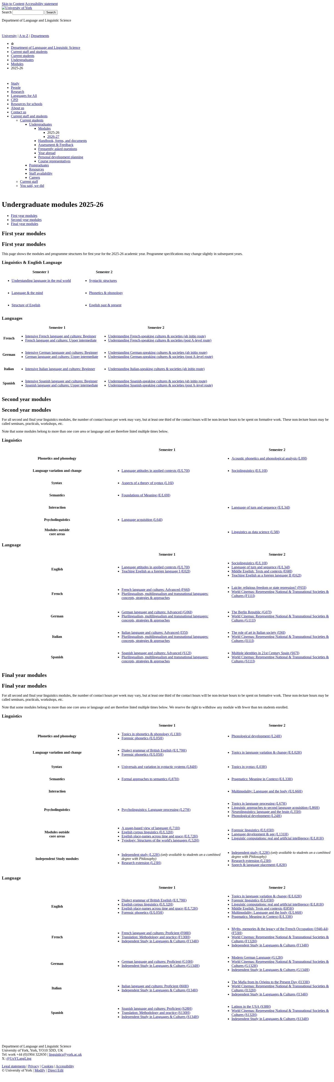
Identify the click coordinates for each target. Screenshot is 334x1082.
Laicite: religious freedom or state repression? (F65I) (269, 587)
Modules (17, 64)
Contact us (18, 112)
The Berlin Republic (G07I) (252, 612)
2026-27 (53, 137)
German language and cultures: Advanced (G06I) (157, 612)
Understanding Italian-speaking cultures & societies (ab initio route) (156, 369)
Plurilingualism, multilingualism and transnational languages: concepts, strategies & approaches (165, 596)
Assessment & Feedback (55, 145)
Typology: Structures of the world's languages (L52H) (160, 840)
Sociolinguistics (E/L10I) (249, 471)
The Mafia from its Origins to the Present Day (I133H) (271, 982)
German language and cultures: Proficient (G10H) (157, 961)
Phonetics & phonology (106, 293)
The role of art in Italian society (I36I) (258, 632)
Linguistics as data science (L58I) (255, 532)
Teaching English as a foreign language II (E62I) (266, 575)
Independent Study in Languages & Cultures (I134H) (160, 990)
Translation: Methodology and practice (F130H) (156, 937)
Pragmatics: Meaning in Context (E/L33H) (262, 779)
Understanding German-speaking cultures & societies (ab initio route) (157, 352)
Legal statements (14, 1066)
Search (7, 12)
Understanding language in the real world (41, 280)
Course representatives (54, 161)
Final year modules (24, 224)
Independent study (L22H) (141, 855)
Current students (22, 56)
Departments (40, 36)
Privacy (33, 1066)
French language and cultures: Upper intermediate (61, 340)
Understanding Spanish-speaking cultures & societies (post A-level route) (160, 385)
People (16, 87)
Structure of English (26, 305)
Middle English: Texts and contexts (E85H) (263, 908)
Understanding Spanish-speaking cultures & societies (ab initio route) (157, 381)
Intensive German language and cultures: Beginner (61, 352)
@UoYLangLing (18, 1058)
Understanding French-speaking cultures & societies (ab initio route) (157, 336)
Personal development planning (60, 157)
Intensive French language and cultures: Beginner (60, 336)
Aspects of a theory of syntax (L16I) (148, 483)
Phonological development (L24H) (257, 736)
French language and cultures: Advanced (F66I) (156, 590)
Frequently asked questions (57, 149)
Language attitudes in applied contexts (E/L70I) (156, 471)
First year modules (24, 216)
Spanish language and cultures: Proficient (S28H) (157, 1008)
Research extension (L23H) (141, 863)
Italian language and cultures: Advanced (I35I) (155, 632)
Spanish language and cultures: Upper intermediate (61, 385)
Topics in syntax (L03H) (249, 767)
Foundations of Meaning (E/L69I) (146, 495)
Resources (36, 169)
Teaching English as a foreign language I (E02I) (156, 571)
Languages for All (24, 96)
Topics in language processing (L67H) (259, 803)
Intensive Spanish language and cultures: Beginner (61, 381)
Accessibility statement (41, 4)
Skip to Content (13, 4)
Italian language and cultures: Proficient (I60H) (155, 986)
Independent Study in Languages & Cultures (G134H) (160, 966)
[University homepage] (12, 43)
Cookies (47, 1066)
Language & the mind (27, 293)
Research (17, 92)
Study (15, 83)
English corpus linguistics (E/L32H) (147, 832)
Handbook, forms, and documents (62, 141)
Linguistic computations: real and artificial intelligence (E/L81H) (278, 838)
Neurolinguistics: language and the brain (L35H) (266, 812)
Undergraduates (22, 60)
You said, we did (32, 186)
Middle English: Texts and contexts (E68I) (262, 571)
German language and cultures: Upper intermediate (61, 357)
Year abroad (46, 153)
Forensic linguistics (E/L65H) (253, 830)
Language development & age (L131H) (260, 834)
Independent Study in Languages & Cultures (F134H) (160, 941)
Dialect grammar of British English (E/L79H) (154, 750)
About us (17, 108)
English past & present (105, 305)
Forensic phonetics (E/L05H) (142, 738)
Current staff (29, 181)
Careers (34, 177)
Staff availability (40, 173)
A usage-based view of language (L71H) (151, 828)
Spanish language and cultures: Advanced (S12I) (156, 653)
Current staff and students (29, 52)
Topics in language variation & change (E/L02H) (267, 752)
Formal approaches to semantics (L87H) (150, 779)
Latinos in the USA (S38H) (251, 1006)
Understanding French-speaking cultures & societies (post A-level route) (159, 340)
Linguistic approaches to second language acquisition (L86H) (275, 808)
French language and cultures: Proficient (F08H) (156, 933)
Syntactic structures (103, 280)
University (9, 36)
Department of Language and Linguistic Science (45, 48)
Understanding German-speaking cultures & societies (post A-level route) (160, 357)
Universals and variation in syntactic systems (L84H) (159, 767)
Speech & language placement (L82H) (259, 865)
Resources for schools (26, 104)
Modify (40, 1070)
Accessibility (65, 1066)
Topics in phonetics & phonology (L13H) (151, 734)
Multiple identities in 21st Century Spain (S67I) (265, 653)
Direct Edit (55, 1070)
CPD (14, 100)
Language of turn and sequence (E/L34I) (261, 507)
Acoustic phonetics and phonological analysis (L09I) (269, 458)
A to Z (23, 36)
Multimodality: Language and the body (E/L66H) (267, 791)
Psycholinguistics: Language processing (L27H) (156, 810)
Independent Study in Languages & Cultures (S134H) (160, 1017)
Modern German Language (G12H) (257, 957)
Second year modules (26, 220)
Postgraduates (39, 165)
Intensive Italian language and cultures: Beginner (60, 369)
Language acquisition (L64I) (142, 520)
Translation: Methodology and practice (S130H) (156, 1013)
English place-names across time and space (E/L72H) (160, 836)
